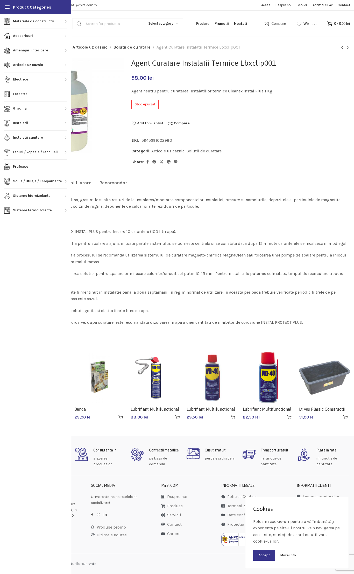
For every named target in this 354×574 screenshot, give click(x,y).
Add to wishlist (150, 123)
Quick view (111, 417)
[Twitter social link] (161, 162)
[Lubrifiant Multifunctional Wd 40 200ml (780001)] (212, 377)
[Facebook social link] (148, 162)
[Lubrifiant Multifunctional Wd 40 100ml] (268, 377)
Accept (264, 555)
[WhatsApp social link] (168, 162)
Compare (182, 123)
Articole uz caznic (90, 47)
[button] (120, 417)
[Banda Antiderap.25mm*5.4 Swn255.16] (99, 377)
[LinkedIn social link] (105, 515)
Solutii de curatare (132, 47)
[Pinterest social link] (154, 162)
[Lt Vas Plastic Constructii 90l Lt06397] (324, 377)
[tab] (114, 183)
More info (288, 555)
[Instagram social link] (98, 515)
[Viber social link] (175, 162)
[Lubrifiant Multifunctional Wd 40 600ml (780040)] (156, 377)
